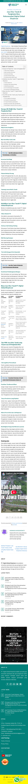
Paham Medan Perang (9, 75)
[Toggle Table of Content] (23, 67)
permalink (15, 525)
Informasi (10, 9)
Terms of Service (5, 741)
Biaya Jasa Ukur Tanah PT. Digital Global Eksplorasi (12, 92)
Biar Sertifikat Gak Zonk (10, 72)
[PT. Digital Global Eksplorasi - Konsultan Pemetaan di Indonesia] (14, 5)
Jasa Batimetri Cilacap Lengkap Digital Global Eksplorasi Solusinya (21, 549)
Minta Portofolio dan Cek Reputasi (12, 103)
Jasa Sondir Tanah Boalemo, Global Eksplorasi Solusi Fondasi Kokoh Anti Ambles (14, 579)
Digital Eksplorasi (5, 46)
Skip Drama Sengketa (9, 70)
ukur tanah (4, 52)
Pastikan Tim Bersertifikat (10, 100)
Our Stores (10, 779)
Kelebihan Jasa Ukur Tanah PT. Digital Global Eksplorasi (13, 80)
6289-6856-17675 (7, 735)
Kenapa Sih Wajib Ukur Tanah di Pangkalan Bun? (14, 69)
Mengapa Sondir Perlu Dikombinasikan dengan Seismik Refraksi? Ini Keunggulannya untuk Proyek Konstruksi (16, 587)
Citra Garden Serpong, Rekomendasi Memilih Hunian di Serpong (14, 609)
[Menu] (26, 5)
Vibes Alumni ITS (8, 82)
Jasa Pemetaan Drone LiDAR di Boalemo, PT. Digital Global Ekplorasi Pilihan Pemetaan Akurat (15, 595)
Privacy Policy (4, 744)
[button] (14, 163)
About (4, 779)
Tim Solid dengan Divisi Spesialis (12, 88)
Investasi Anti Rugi (9, 74)
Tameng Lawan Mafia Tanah (11, 77)
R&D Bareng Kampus (9, 86)
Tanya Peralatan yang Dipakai (11, 102)
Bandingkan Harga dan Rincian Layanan (13, 105)
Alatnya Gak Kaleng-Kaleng (11, 84)
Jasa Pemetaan (17, 9)
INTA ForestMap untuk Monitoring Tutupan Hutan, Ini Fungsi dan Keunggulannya (14, 602)
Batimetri (3, 324)
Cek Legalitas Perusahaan (10, 98)
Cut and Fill (4, 337)
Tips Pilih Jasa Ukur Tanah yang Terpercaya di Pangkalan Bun (13, 95)
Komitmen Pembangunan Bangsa (12, 89)
